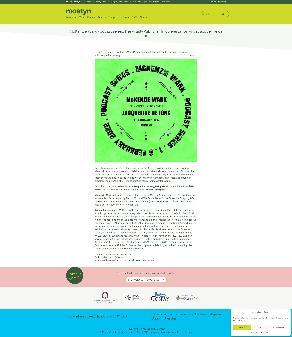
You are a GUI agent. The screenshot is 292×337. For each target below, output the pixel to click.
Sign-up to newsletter (144, 279)
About (90, 17)
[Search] (223, 14)
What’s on (71, 17)
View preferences (279, 327)
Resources (108, 52)
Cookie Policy (255, 333)
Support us (115, 17)
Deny (261, 327)
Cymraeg (222, 2)
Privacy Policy (265, 333)
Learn (101, 17)
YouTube (187, 314)
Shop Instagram (164, 318)
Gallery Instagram (208, 314)
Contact (161, 328)
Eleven (163, 332)
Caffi (134, 17)
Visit (81, 17)
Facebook (159, 314)
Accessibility (149, 328)
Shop (142, 17)
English (213, 2)
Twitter (173, 314)
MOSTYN (97, 163)
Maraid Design (184, 332)
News (126, 17)
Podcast (192, 55)
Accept (242, 327)
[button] (287, 312)
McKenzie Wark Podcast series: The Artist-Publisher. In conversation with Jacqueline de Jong (125, 163)
